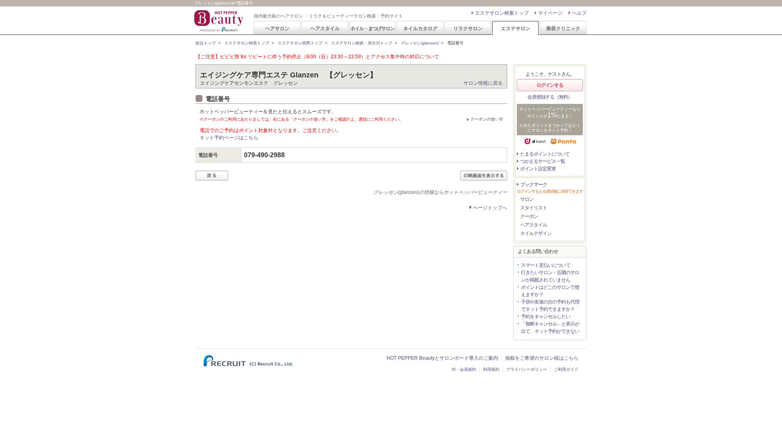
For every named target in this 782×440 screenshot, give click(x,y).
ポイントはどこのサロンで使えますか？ (550, 290)
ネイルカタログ (420, 28)
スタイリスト (533, 208)
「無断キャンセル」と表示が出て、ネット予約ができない (550, 327)
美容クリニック (563, 28)
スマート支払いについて (545, 265)
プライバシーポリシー (526, 369)
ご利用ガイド (566, 369)
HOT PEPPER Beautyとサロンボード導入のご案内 (442, 358)
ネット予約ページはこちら (229, 138)
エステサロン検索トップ (502, 13)
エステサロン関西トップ (300, 43)
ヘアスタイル (325, 28)
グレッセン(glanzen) (420, 43)
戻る (212, 175)
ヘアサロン (277, 28)
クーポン (529, 216)
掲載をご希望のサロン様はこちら (541, 358)
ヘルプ (579, 13)
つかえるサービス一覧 (542, 161)
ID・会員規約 (464, 369)
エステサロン (515, 28)
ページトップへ (490, 208)
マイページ (550, 13)
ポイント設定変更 (538, 169)
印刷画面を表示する (483, 175)
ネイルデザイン (535, 233)
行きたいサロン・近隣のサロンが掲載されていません (550, 276)
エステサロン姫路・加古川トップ (361, 43)
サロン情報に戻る (483, 83)
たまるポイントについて (544, 154)
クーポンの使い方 (486, 119)
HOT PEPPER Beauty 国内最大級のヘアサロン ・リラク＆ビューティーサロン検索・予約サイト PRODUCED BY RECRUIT (219, 20)
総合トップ (206, 43)
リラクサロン (468, 28)
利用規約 (491, 369)
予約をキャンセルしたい (545, 316)
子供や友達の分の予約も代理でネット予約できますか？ (550, 305)
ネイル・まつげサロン (372, 28)
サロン (527, 199)
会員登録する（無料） (549, 97)
